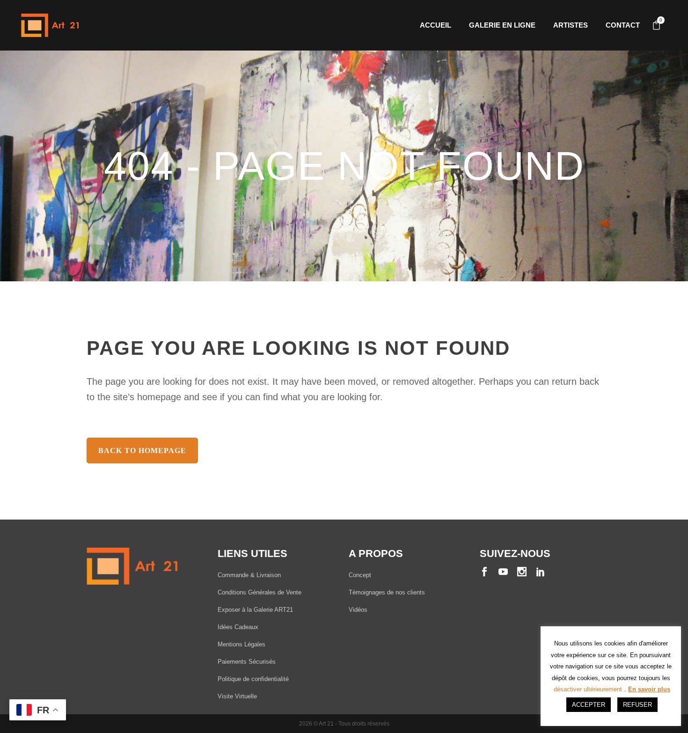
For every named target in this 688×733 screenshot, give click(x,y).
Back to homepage (142, 450)
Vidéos (358, 609)
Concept (360, 575)
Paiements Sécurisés (247, 661)
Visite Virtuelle (237, 696)
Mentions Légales (241, 644)
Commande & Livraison (249, 575)
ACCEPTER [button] (588, 704)
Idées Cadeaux (238, 626)
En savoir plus (649, 689)
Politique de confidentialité (253, 678)
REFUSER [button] (637, 704)
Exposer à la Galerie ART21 (255, 609)
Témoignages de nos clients (387, 592)
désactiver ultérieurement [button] (588, 689)
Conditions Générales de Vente (259, 592)
